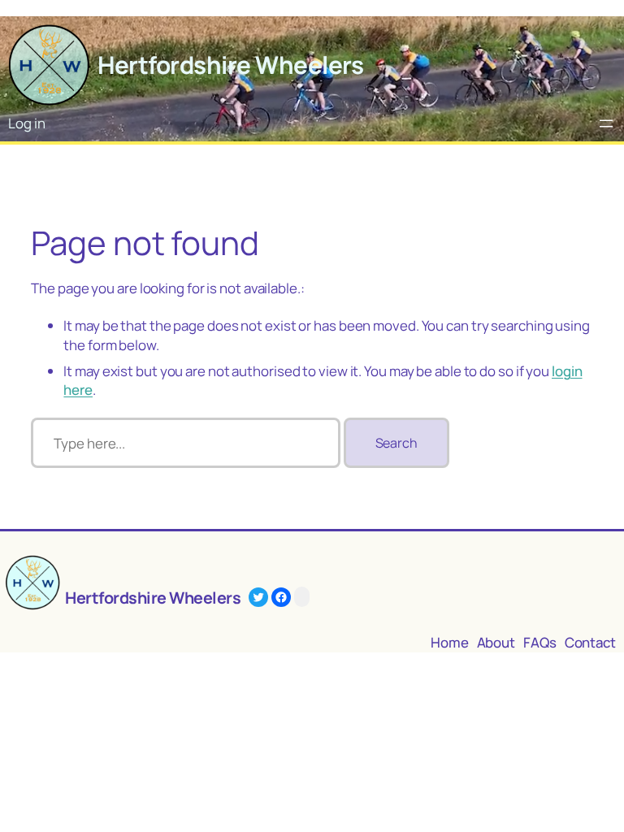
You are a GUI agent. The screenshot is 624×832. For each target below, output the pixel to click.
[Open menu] (606, 123)
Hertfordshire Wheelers (230, 64)
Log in (26, 123)
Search (396, 443)
